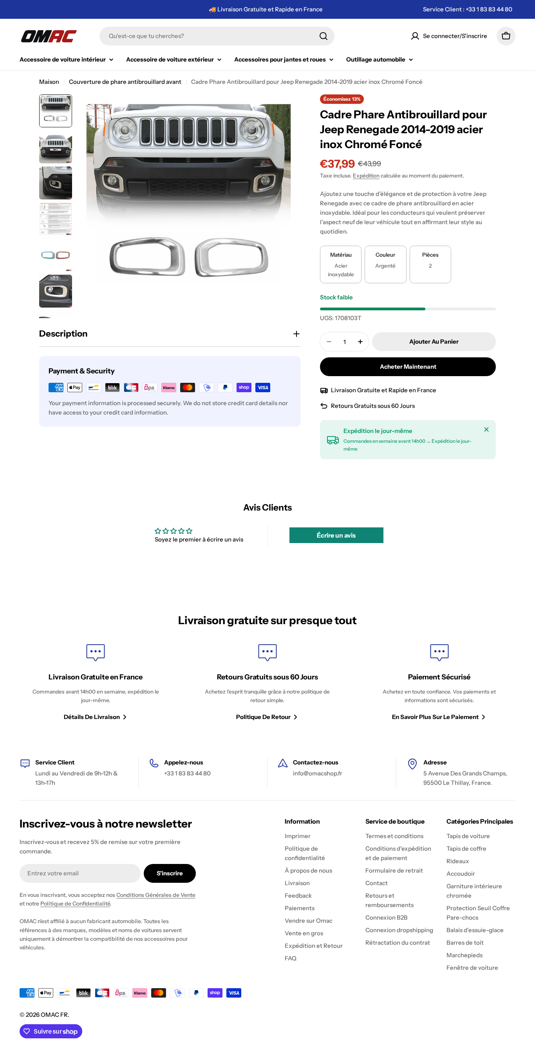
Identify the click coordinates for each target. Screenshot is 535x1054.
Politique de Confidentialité (75, 903)
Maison (49, 81)
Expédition (366, 175)
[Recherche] (323, 36)
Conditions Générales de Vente (155, 894)
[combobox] (216, 36)
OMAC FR (54, 1014)
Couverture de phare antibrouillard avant (125, 81)
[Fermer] (486, 429)
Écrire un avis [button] (336, 535)
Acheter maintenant (408, 366)
